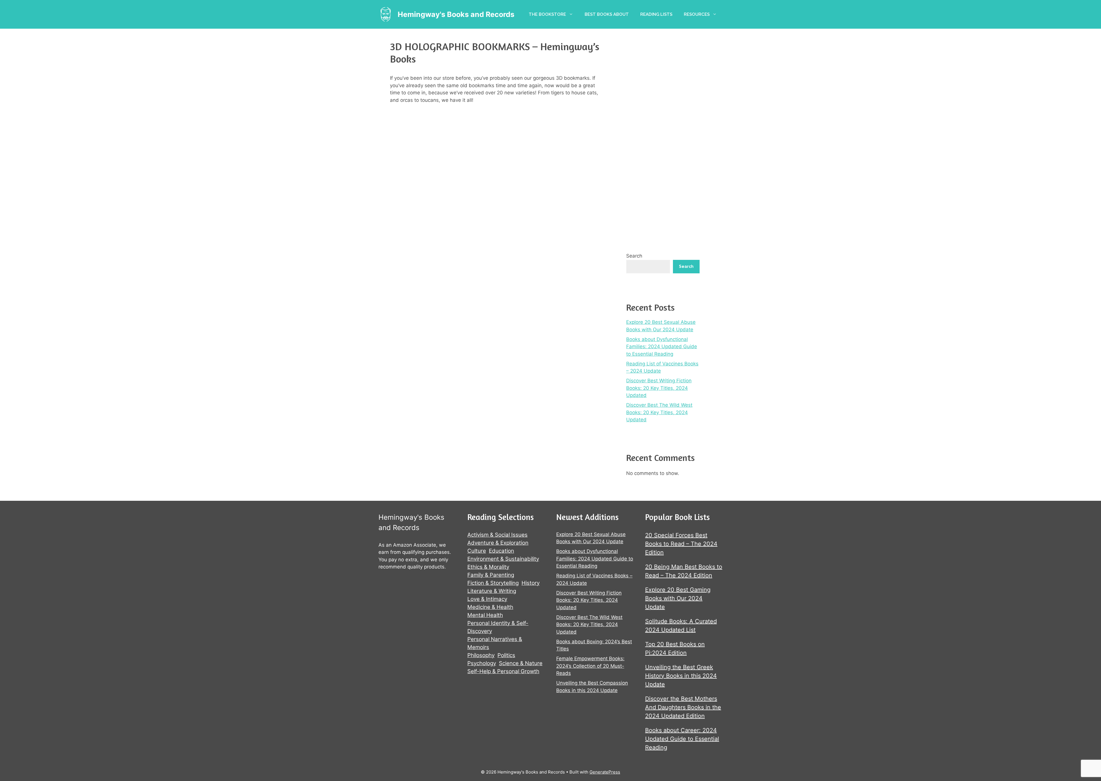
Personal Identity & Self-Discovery (497, 627)
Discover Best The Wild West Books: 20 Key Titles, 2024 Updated (659, 412)
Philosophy (481, 655)
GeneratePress (604, 772)
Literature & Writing (491, 591)
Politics (506, 655)
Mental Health (485, 615)
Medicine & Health (490, 607)
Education (501, 551)
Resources (697, 14)
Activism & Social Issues (497, 534)
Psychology (481, 663)
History (531, 583)
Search (634, 256)
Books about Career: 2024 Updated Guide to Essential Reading (682, 739)
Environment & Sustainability (503, 559)
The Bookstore (547, 14)
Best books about (607, 14)
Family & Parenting (490, 575)
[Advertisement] (663, 138)
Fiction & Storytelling (493, 583)
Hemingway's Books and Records (456, 14)
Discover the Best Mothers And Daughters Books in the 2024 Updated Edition (683, 707)
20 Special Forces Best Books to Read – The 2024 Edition (681, 544)
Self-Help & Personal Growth (503, 671)
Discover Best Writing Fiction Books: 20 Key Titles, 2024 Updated (659, 388)
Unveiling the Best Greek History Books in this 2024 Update (681, 676)
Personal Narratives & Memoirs (494, 643)
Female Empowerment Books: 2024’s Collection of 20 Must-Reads (590, 666)
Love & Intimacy (487, 599)
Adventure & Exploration (497, 543)
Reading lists (656, 14)
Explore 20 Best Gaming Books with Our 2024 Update (677, 598)
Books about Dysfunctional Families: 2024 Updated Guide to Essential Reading (661, 346)
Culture (476, 551)
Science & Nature (520, 663)
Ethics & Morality (488, 567)
